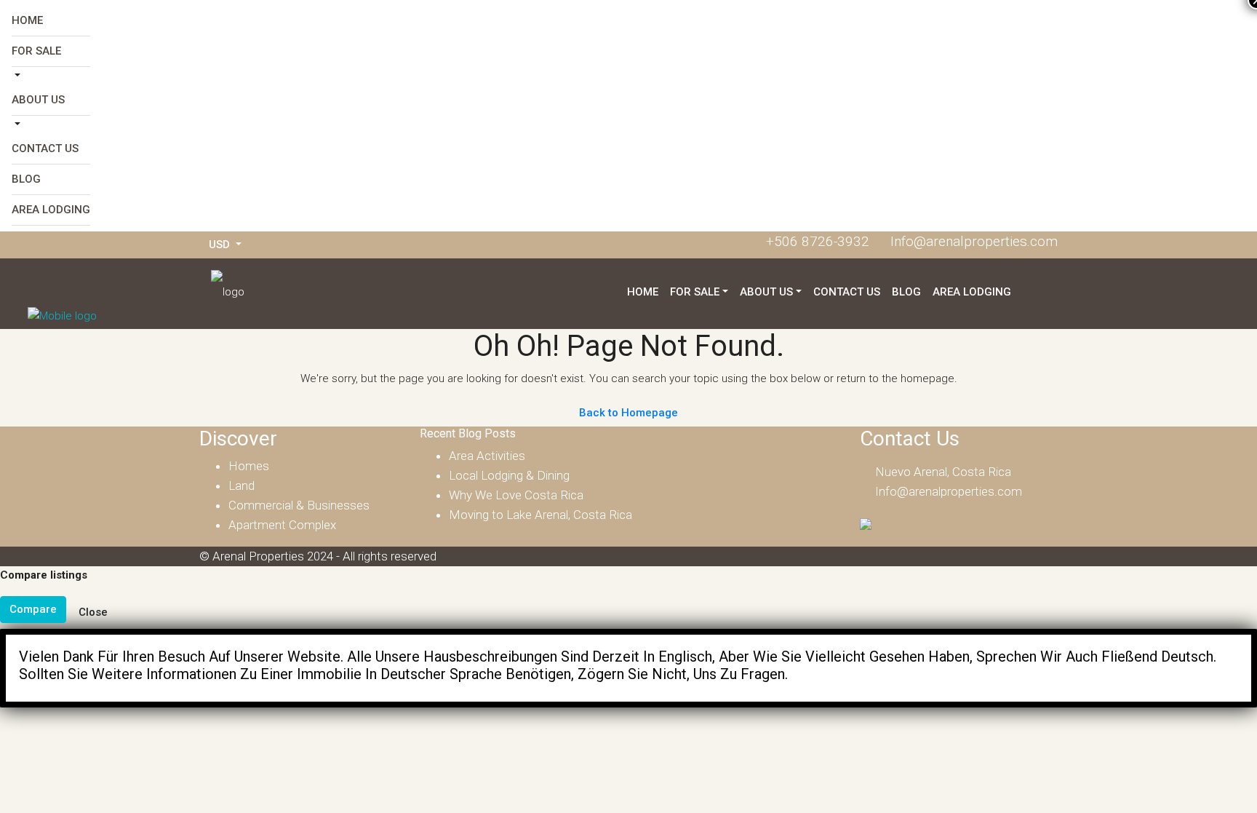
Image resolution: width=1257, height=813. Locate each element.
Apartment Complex (282, 524)
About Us (38, 99)
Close (93, 612)
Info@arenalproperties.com (948, 491)
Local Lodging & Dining (509, 475)
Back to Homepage (628, 412)
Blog (26, 179)
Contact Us (45, 148)
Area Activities (487, 455)
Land (241, 485)
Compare (33, 609)
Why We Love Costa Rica (516, 495)
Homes (248, 466)
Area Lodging (51, 209)
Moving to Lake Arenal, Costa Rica (540, 514)
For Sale (36, 50)
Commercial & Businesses (299, 505)
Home (27, 20)
